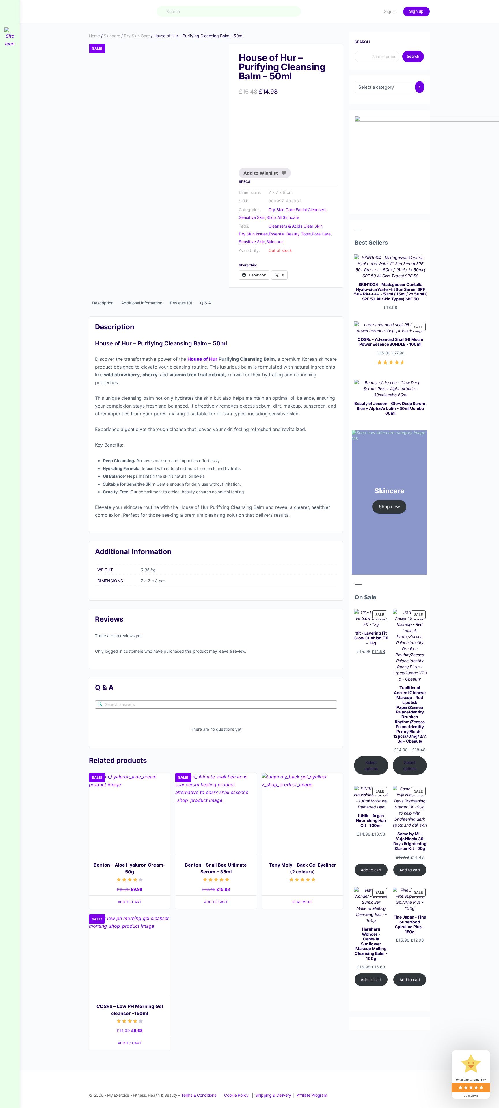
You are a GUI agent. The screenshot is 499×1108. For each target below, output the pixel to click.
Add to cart (371, 869)
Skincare (112, 35)
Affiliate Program (312, 1095)
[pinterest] (395, 1088)
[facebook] (374, 1088)
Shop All (274, 217)
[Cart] (374, 11)
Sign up (416, 11)
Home (94, 35)
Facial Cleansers (311, 209)
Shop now (389, 507)
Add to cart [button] (129, 902)
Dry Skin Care (137, 35)
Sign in (390, 11)
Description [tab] (102, 302)
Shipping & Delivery (273, 1095)
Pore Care (321, 233)
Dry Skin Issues (253, 233)
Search (362, 42)
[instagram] (384, 1088)
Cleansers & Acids (285, 226)
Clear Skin (313, 226)
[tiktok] (415, 1088)
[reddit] (405, 1088)
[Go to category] (419, 87)
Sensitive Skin (252, 217)
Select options (371, 765)
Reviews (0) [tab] (181, 302)
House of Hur (202, 359)
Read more (302, 902)
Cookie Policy (236, 1095)
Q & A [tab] (205, 302)
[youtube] (426, 1088)
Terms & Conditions (198, 1095)
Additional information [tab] (141, 302)
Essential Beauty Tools (290, 233)
